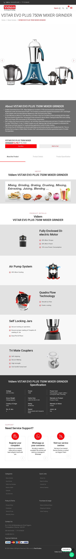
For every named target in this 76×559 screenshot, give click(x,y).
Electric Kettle (9, 487)
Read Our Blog (44, 481)
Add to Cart (55, 146)
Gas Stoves (9, 481)
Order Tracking (44, 511)
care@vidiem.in (9, 534)
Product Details (38, 156)
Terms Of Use (9, 511)
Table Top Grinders (11, 484)
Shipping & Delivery (45, 508)
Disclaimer (8, 508)
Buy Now (20, 146)
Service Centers (44, 487)
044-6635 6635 (15, 2)
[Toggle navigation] (71, 8)
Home (3, 20)
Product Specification (63, 156)
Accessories (9, 493)
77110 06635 (25, 2)
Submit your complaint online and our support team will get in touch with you (15, 448)
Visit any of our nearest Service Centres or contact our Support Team (61, 447)
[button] (2, 60)
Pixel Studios (37, 548)
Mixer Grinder (12, 20)
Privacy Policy (9, 505)
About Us (42, 478)
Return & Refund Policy (46, 505)
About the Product (13, 156)
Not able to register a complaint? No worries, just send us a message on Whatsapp (38, 448)
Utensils (8, 490)
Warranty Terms (10, 514)
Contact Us (43, 484)
